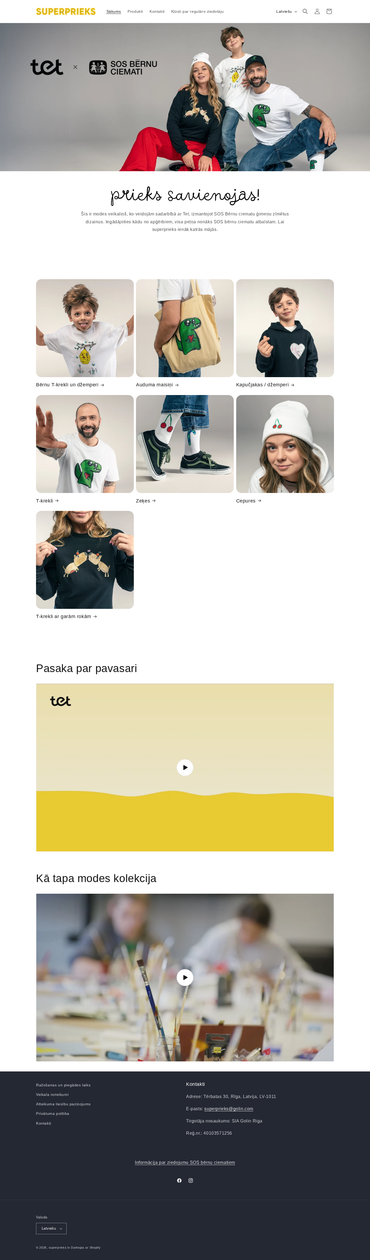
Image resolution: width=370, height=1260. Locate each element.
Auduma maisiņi (154, 385)
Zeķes (143, 500)
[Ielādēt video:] (185, 767)
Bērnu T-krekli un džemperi (67, 385)
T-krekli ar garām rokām (63, 616)
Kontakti (43, 1123)
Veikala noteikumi (52, 1094)
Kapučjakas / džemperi (262, 385)
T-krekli (44, 500)
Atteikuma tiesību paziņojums (63, 1104)
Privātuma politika (52, 1113)
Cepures (246, 500)
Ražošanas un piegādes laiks (63, 1085)
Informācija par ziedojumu (185, 1162)
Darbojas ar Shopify (85, 1247)
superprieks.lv (59, 1247)
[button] (305, 11)
